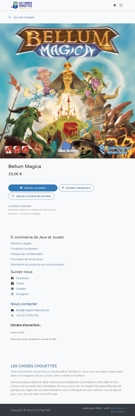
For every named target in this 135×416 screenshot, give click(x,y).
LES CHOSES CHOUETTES (34, 366)
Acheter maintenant (77, 188)
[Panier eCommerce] (114, 5)
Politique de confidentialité (27, 254)
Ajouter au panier (35, 188)
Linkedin (21, 288)
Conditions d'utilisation (24, 248)
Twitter (20, 283)
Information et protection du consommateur (38, 264)
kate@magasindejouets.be (32, 310)
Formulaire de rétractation (27, 259)
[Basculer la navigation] (121, 5)
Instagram (22, 294)
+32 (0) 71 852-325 (27, 315)
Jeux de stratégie (23, 17)
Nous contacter (24, 304)
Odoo (98, 408)
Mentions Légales (21, 243)
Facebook (22, 278)
